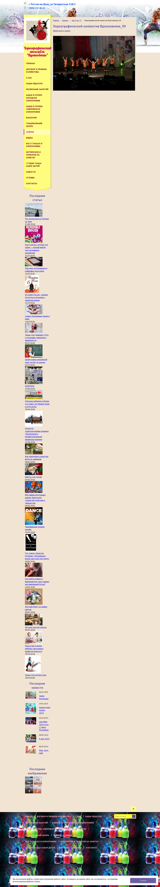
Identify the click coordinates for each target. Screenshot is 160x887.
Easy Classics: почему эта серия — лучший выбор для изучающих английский (36, 248)
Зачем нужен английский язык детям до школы (36, 361)
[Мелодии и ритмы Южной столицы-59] (38, 780)
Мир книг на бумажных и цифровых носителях (36, 269)
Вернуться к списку (61, 30)
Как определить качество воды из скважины (36, 457)
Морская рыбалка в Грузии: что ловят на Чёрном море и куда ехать (37, 404)
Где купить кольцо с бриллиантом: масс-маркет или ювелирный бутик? (37, 581)
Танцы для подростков (35, 675)
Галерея (65, 20)
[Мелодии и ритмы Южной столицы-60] (29, 780)
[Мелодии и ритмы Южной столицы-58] (29, 789)
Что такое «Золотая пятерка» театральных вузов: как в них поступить (37, 556)
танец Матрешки (43, 697)
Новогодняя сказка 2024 (44, 710)
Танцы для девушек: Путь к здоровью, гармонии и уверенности (36, 338)
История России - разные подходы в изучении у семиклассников (36, 297)
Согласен (143, 880)
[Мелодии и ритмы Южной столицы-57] (37, 789)
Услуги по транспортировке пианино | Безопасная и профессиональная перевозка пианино (37, 434)
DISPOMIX (29, 386)
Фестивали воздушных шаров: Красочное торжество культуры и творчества (35, 498)
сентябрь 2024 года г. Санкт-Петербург (44, 725)
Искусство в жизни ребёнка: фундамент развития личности (34, 648)
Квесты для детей (33, 477)
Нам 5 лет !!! (76, 20)
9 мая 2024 (44, 738)
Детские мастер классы (36, 627)
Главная (56, 20)
